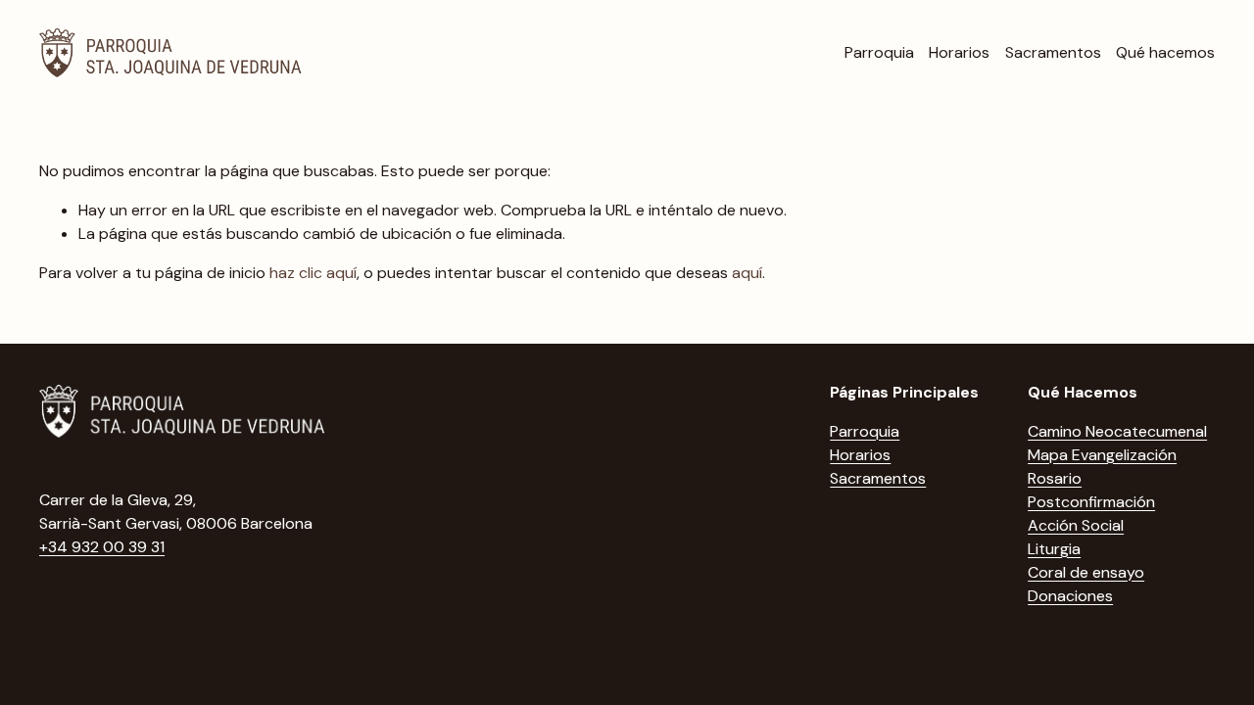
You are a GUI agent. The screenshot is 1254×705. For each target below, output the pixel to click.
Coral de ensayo (1086, 572)
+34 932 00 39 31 (102, 547)
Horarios (959, 52)
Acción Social (1076, 525)
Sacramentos (1053, 52)
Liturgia (1054, 549)
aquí (747, 272)
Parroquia (879, 52)
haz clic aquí (313, 272)
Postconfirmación (1091, 502)
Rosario (1055, 478)
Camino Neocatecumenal (1117, 431)
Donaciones (1070, 596)
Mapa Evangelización (1102, 455)
